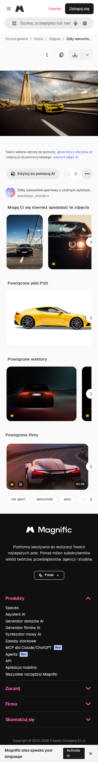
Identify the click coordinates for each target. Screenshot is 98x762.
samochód (44, 499)
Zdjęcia (54, 39)
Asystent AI (15, 614)
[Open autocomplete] (12, 23)
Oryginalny (37, 72)
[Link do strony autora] (10, 193)
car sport (18, 499)
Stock (38, 39)
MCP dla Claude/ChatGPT (33, 647)
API (8, 660)
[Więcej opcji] (46, 54)
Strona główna (16, 39)
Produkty (14, 598)
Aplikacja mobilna (20, 667)
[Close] (90, 753)
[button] (49, 575)
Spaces (12, 607)
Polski (49, 575)
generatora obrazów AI (75, 152)
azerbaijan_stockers (33, 196)
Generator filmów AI (22, 627)
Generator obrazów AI (24, 621)
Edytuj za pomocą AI (36, 173)
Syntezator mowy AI (23, 634)
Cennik (54, 8)
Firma (11, 704)
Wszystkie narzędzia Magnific (31, 674)
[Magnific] (49, 531)
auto (67, 499)
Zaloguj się (79, 8)
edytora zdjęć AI (65, 157)
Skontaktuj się (19, 719)
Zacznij (12, 688)
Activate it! (73, 753)
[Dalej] (76, 173)
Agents (16, 654)
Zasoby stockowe (20, 641)
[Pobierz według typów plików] (87, 54)
